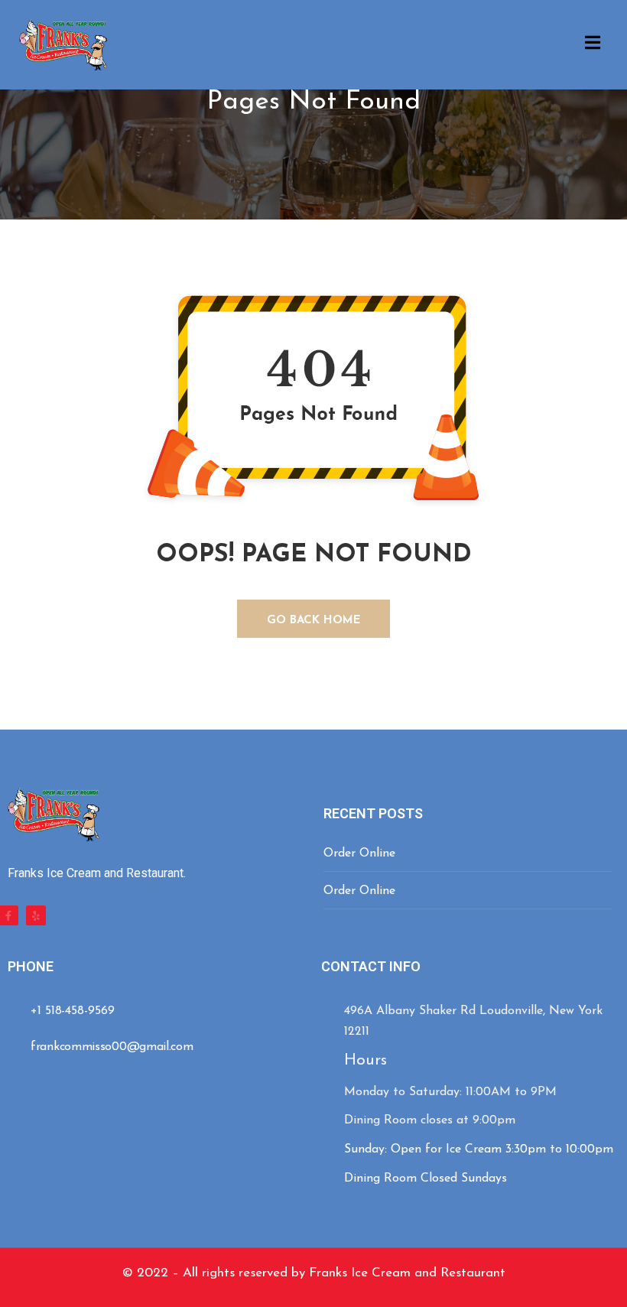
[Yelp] (36, 915)
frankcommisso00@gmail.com (112, 1047)
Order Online (359, 853)
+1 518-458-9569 (73, 1011)
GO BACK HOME (314, 620)
